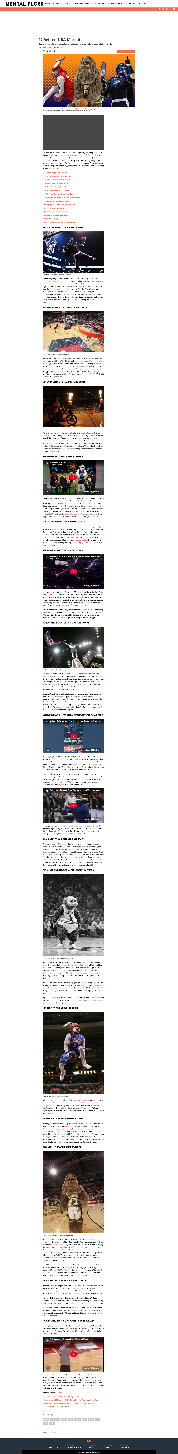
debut (45, 676)
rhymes (56, 1293)
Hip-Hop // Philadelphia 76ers (56, 208)
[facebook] (159, 9)
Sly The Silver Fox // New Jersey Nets (59, 176)
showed (68, 448)
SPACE (91, 1419)
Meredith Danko (47, 47)
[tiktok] (170, 9)
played (78, 759)
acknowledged (87, 1000)
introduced (80, 361)
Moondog (70, 514)
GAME (64, 1419)
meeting (67, 1136)
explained (56, 973)
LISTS (70, 1419)
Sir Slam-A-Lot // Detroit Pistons (57, 190)
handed (90, 1272)
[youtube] (174, 9)
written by (94, 1239)
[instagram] (167, 9)
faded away (54, 997)
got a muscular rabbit (82, 1100)
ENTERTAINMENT (76, 4)
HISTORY (101, 4)
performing (57, 1252)
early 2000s (80, 684)
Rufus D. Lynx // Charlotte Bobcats (58, 180)
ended (92, 435)
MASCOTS (45, 1419)
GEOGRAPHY (89, 4)
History (84, 1419)
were (68, 532)
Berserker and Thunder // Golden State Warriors (63, 197)
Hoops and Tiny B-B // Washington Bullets (61, 222)
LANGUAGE (110, 4)
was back (83, 982)
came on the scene (68, 965)
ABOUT (51, 1445)
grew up (62, 503)
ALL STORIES (143, 4)
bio (99, 363)
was (56, 529)
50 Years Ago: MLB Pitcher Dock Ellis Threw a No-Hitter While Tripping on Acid (71, 1400)
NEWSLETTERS (92, 1445)
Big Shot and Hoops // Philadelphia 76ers (60, 205)
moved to (67, 1126)
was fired (99, 676)
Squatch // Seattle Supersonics (57, 215)
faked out (67, 1270)
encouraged (86, 1380)
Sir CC (79, 514)
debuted (56, 281)
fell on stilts (58, 1257)
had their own (96, 1129)
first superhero (59, 289)
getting (48, 1380)
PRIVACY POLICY (108, 1445)
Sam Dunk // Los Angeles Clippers (58, 201)
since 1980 (58, 1131)
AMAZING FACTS (62, 4)
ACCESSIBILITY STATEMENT (74, 1447)
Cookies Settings (124, 1447)
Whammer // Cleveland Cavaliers (57, 183)
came (59, 438)
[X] (163, 9)
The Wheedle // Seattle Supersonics (58, 219)
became (67, 294)
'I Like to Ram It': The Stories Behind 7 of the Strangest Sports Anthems (69, 1403)
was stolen (91, 1307)
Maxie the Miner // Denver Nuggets (58, 187)
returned (73, 1310)
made (77, 540)
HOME (97, 1419)
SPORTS (45, 1424)
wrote (101, 612)
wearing (93, 506)
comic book (68, 291)
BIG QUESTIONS (131, 4)
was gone (60, 784)
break (57, 443)
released (54, 1244)
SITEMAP (91, 1447)
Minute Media (85, 1452)
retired (77, 1247)
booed (48, 849)
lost (78, 1257)
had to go (63, 1108)
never (78, 849)
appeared (46, 537)
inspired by (67, 1291)
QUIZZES (120, 4)
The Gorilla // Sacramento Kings (57, 212)
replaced (60, 1142)
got (81, 369)
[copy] (54, 51)
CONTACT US (70, 1445)
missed (85, 702)
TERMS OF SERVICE (54, 1447)
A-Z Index (106, 1447)
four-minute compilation (88, 687)
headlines (84, 540)
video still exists (97, 988)
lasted (100, 1313)
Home (45, 1432)
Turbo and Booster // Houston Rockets (59, 194)
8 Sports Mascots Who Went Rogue (56, 1406)
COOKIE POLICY (124, 1445)
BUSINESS (77, 1419)
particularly (97, 985)
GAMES (52, 1424)
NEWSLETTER (49, 4)
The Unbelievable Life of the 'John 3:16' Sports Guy (62, 1397)
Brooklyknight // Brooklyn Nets (57, 173)
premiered (46, 1291)
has (98, 534)
